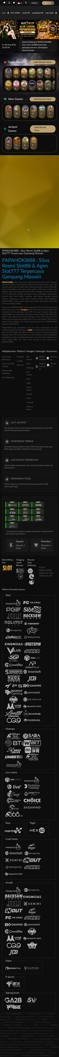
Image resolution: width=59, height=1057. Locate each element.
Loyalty (20, 361)
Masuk (34, 3)
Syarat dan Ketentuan (6, 358)
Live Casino (50, 13)
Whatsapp (53, 358)
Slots (25, 13)
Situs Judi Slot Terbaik (8, 365)
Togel (28, 383)
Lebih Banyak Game (42, 62)
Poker (28, 398)
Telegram (53, 365)
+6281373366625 (42, 366)
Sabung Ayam (29, 408)
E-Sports (30, 403)
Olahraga (36, 13)
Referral (20, 365)
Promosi (20, 357)
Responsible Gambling (7, 372)
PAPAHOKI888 (42, 358)
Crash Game (28, 388)
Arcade (29, 394)
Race (28, 379)
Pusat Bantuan (8, 378)
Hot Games (15, 13)
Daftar (48, 3)
